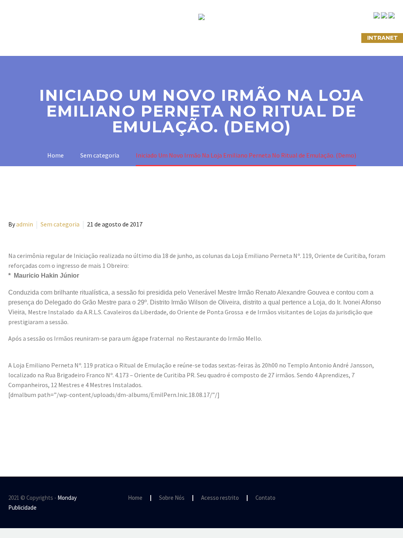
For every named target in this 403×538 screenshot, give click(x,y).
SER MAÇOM (75, 37)
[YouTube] (392, 498)
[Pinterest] (36, 426)
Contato (265, 498)
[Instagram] (382, 498)
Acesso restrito (220, 498)
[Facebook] (13, 426)
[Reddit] (70, 426)
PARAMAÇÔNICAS (135, 37)
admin (24, 224)
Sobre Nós (25, 37)
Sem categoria (60, 224)
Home (135, 498)
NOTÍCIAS (191, 37)
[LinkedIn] (59, 426)
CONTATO (236, 37)
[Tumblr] (47, 426)
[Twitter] (25, 426)
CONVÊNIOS (335, 37)
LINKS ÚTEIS (284, 37)
